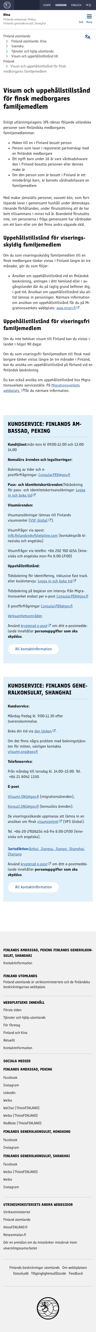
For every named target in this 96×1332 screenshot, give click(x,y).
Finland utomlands (16, 36)
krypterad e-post (34, 625)
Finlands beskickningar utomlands (34, 1267)
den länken (43, 731)
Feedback (76, 1273)
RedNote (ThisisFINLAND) (22, 1123)
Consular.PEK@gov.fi (54, 475)
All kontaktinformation (33, 649)
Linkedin (9, 1093)
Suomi (47, 5)
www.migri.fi (66, 308)
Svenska (17, 46)
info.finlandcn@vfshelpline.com (33, 535)
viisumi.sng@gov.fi (23, 751)
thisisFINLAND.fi (15, 1227)
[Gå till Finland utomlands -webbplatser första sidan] (7, 5)
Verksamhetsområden (25, 616)
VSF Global (39, 520)
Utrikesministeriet (16, 1212)
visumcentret (47, 821)
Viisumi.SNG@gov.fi (23, 796)
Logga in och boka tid (55, 581)
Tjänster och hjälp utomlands (32, 51)
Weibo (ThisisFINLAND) (20, 1115)
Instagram (11, 1085)
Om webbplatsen (74, 1267)
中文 (88, 5)
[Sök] (81, 16)
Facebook (10, 1077)
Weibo (7, 1100)
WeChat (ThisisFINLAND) (21, 1108)
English (76, 5)
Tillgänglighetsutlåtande (48, 1273)
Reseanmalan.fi (14, 1235)
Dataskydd (20, 1273)
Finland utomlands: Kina (28, 41)
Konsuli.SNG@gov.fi (23, 806)
